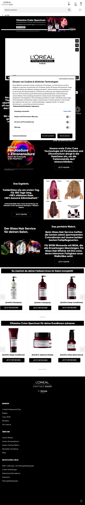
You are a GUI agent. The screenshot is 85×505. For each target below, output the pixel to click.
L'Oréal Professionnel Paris (11, 409)
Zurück (6, 15)
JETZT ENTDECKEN (11, 308)
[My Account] (69, 4)
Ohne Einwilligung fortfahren (66, 78)
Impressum (6, 477)
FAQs (4, 453)
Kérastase (5, 421)
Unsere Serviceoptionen (10, 441)
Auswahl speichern (48, 136)
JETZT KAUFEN (63, 167)
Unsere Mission (7, 438)
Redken (5, 413)
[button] (3, 297)
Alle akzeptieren (65, 136)
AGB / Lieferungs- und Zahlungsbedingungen (18, 466)
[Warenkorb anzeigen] (76, 5)
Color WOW (6, 417)
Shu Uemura (6, 424)
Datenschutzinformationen (11, 473)
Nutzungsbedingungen (10, 481)
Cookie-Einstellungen (9, 469)
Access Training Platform (10, 445)
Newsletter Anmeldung (10, 449)
